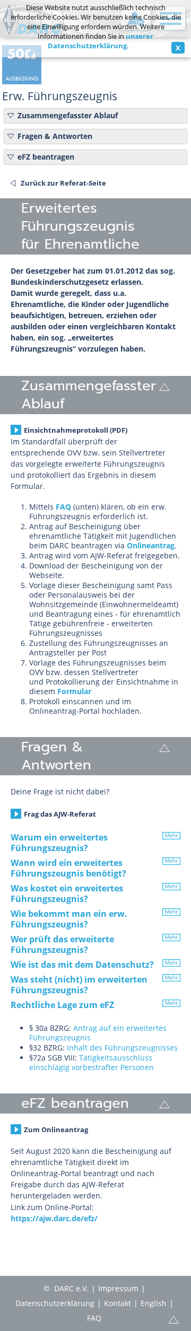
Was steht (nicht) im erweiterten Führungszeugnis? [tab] (79, 985)
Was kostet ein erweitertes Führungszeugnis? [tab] (67, 893)
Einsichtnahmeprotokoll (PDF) (75, 430)
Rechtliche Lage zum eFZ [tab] (62, 1005)
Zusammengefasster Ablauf (68, 115)
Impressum (118, 1288)
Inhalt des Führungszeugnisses (122, 1048)
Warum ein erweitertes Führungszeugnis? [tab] (59, 842)
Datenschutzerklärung (54, 1303)
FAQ (63, 507)
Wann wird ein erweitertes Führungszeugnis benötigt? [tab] (68, 868)
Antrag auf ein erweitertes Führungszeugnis (98, 1033)
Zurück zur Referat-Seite (63, 183)
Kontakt (117, 1303)
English (154, 1303)
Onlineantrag (151, 545)
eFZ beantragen (46, 157)
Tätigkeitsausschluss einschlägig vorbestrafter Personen (91, 1062)
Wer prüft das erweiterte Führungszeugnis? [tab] (62, 944)
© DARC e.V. (66, 1288)
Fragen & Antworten (55, 136)
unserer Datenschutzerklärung (101, 40)
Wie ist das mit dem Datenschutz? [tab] (82, 964)
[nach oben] (164, 386)
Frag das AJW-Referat (60, 814)
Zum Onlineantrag (56, 1129)
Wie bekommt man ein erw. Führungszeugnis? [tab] (69, 919)
